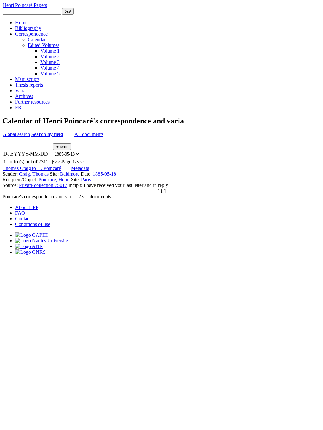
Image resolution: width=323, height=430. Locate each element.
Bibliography (28, 28)
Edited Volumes (43, 45)
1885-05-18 (104, 174)
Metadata (80, 168)
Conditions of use (32, 224)
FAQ (20, 213)
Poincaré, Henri (54, 179)
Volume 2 (50, 56)
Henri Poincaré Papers (25, 5)
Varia (20, 90)
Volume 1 (50, 51)
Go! (68, 11)
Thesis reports (29, 85)
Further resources (32, 102)
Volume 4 (50, 68)
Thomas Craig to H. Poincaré (32, 168)
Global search (16, 134)
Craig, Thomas (34, 174)
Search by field (47, 134)
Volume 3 (50, 62)
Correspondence (31, 34)
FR (18, 107)
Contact (23, 218)
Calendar (37, 39)
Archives (24, 96)
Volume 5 (50, 73)
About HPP (26, 207)
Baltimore (69, 174)
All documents (88, 134)
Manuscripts (27, 79)
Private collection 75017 (43, 185)
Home (21, 22)
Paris (86, 179)
